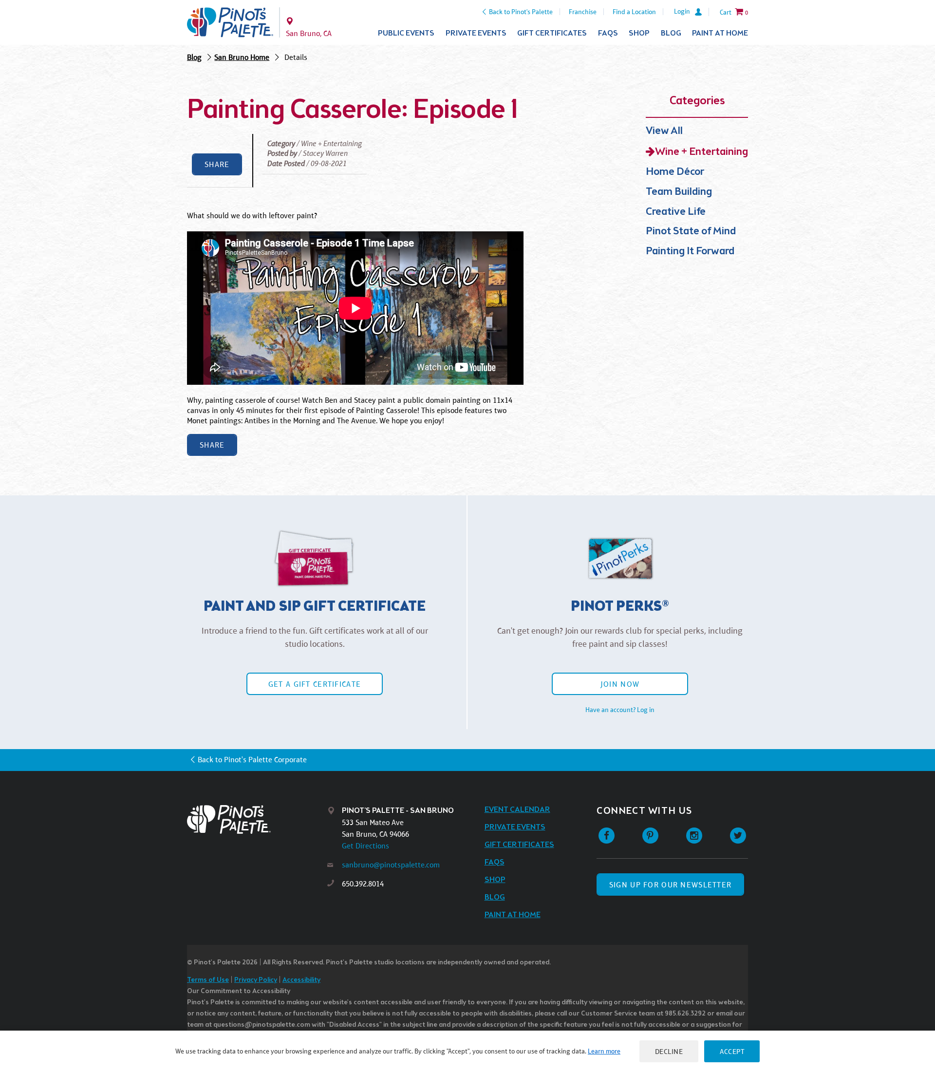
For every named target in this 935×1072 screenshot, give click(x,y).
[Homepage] (257, 819)
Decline (669, 1051)
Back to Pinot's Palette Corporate (252, 759)
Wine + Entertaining (701, 152)
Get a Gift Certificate (314, 684)
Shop (639, 33)
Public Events (406, 33)
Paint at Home (720, 33)
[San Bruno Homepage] (230, 22)
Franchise (583, 11)
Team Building (679, 192)
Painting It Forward (690, 251)
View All (664, 131)
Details (295, 57)
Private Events (476, 33)
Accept (732, 1051)
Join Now (619, 684)
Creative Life (676, 212)
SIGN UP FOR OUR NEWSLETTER (670, 884)
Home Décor (675, 172)
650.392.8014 (363, 883)
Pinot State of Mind (691, 232)
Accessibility (301, 980)
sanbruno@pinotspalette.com (391, 864)
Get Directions (365, 845)
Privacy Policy (255, 980)
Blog (671, 33)
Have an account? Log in (619, 710)
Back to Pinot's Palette (521, 11)
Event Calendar (517, 810)
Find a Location (634, 11)
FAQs (608, 33)
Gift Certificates (552, 33)
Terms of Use (208, 980)
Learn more (604, 1051)
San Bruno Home (241, 57)
